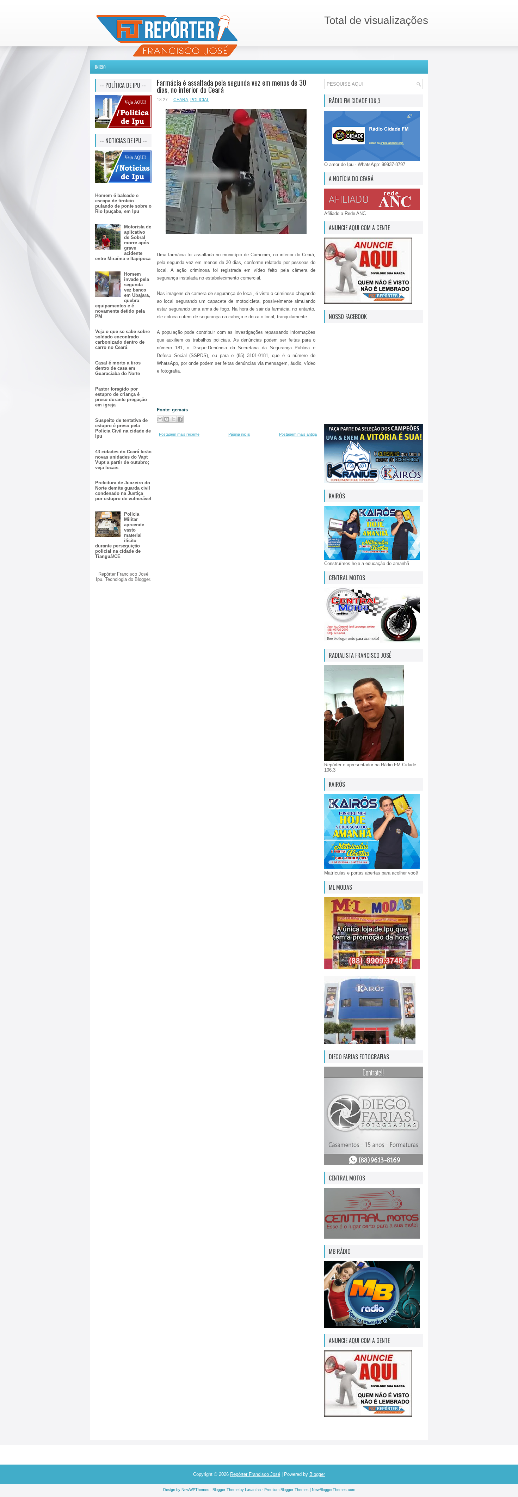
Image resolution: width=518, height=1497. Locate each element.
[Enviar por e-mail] (160, 419)
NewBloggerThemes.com (333, 1489)
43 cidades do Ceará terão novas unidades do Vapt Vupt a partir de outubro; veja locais (123, 459)
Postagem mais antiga (298, 434)
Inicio (100, 66)
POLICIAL (199, 99)
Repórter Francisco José (255, 1474)
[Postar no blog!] (166, 419)
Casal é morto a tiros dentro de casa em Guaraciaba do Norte (118, 368)
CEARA (180, 99)
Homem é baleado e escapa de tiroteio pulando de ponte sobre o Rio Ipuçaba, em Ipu (123, 203)
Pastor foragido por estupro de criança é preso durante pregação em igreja (121, 396)
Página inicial (239, 434)
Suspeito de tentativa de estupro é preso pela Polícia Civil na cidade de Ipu (123, 428)
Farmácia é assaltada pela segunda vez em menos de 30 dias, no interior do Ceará (231, 86)
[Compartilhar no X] (173, 419)
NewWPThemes (195, 1489)
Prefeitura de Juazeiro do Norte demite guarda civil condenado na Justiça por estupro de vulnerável (123, 490)
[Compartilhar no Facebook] (180, 419)
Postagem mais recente (179, 434)
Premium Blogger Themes (286, 1489)
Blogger (142, 579)
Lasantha (253, 1489)
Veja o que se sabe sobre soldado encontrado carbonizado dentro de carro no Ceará (122, 339)
